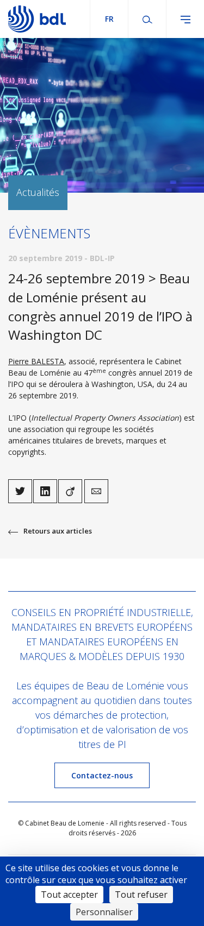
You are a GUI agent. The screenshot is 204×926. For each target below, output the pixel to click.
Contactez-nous (102, 775)
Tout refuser (141, 894)
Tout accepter (69, 894)
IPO (17, 384)
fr (109, 19)
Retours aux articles (57, 531)
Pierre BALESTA (36, 361)
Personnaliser (104, 912)
